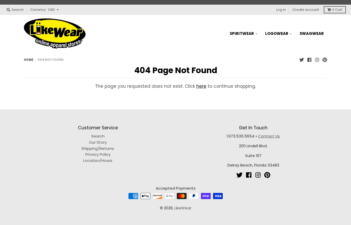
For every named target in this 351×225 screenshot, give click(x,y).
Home (28, 60)
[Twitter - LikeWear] (301, 59)
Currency (38, 9)
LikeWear (182, 208)
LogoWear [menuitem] (276, 33)
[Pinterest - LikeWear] (324, 59)
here (201, 86)
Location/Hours (97, 160)
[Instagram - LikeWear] (317, 59)
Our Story (98, 142)
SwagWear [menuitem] (312, 33)
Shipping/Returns (97, 148)
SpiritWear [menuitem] (242, 33)
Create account (305, 9)
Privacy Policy (97, 154)
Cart (337, 9)
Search (98, 136)
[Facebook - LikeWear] (309, 59)
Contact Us (269, 136)
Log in (281, 9)
